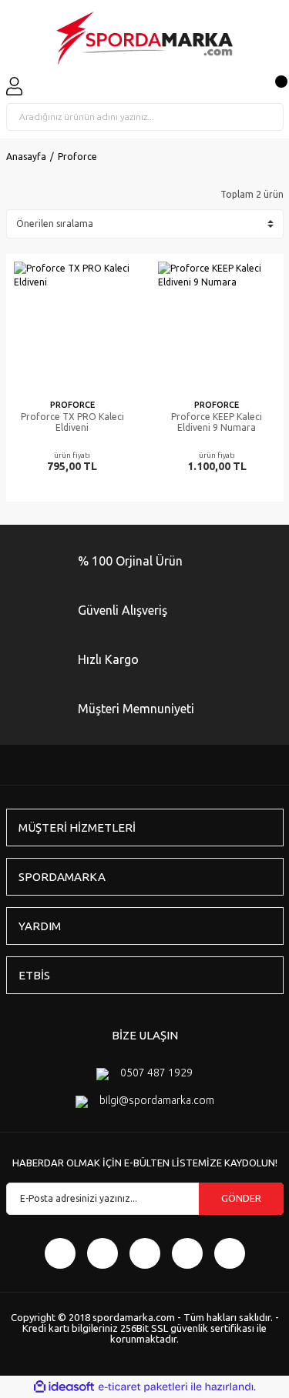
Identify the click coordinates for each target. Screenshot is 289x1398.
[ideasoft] (64, 1387)
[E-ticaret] (143, 1387)
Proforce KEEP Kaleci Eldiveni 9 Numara (216, 422)
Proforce (77, 157)
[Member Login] (14, 86)
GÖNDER (241, 1198)
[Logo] (145, 38)
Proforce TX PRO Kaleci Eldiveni (72, 422)
